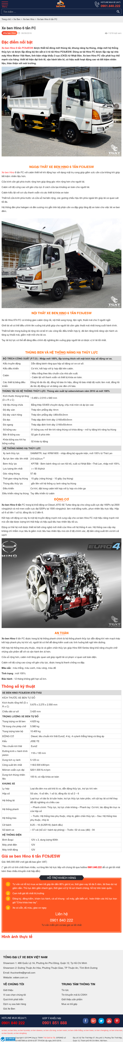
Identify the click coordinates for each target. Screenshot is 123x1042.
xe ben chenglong (101, 1030)
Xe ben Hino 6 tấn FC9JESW (17, 48)
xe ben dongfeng (20, 1033)
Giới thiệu (8, 990)
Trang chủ (6, 19)
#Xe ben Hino (9, 33)
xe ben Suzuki (7, 1033)
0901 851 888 (54, 1023)
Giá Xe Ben (9, 1008)
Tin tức (65, 990)
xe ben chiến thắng (75, 1030)
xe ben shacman (115, 1030)
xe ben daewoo (36, 1030)
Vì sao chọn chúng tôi (14, 994)
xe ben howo (89, 1030)
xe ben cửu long (49, 1030)
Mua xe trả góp (69, 1004)
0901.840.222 (110, 5)
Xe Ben (16, 19)
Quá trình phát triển (13, 999)
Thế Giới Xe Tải (49, 1037)
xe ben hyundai (24, 1030)
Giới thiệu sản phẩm (72, 999)
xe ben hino (12, 1030)
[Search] (118, 11)
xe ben (4, 1030)
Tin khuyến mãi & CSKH (74, 994)
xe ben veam (62, 1030)
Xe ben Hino (28, 19)
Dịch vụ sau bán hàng (14, 1004)
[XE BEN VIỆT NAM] (60, 4)
